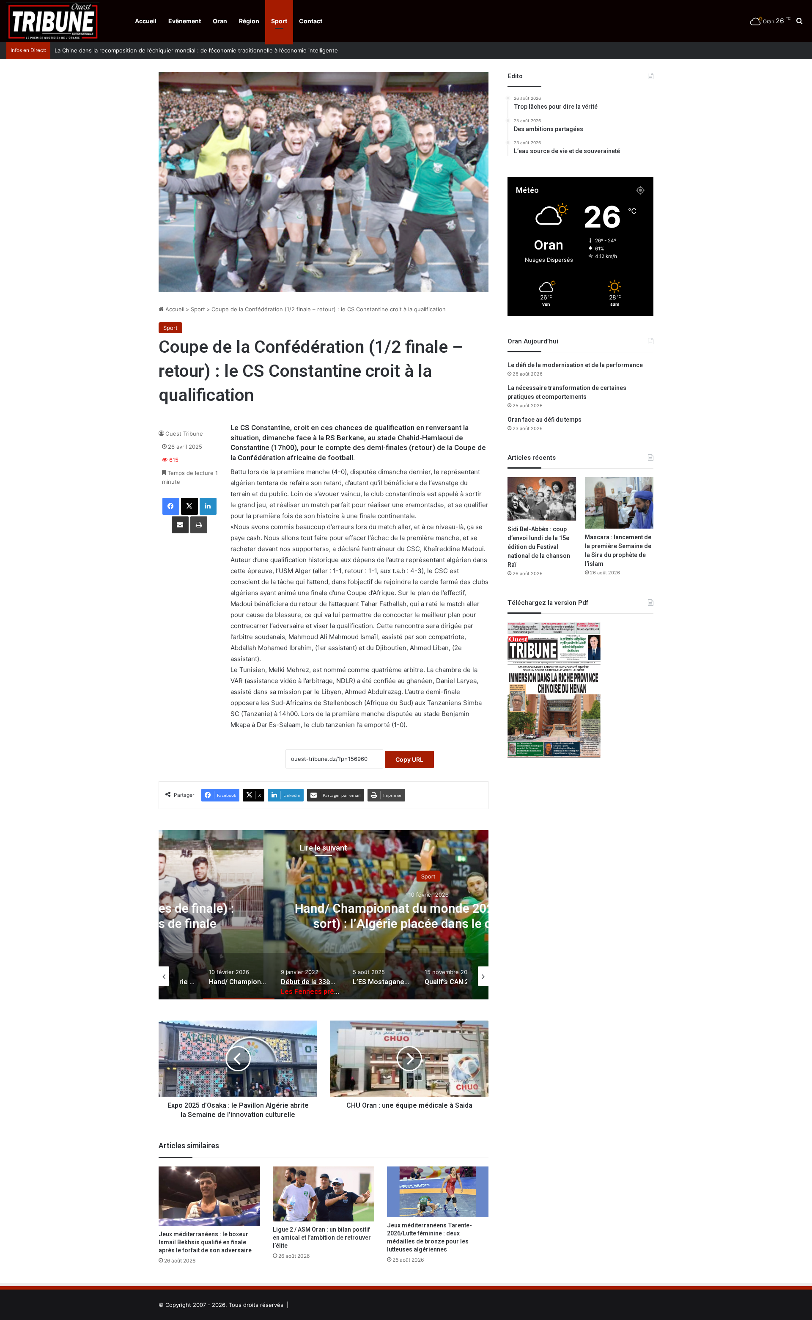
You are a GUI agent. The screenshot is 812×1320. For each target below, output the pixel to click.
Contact (310, 21)
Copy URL (409, 759)
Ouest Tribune (184, 433)
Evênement (184, 21)
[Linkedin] (208, 506)
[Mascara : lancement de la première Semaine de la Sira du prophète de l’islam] (619, 503)
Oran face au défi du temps (545, 419)
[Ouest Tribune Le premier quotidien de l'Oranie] (52, 21)
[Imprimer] (198, 524)
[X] (189, 506)
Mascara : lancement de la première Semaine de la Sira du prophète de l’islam (618, 550)
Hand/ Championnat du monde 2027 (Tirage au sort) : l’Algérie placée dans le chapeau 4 (323, 916)
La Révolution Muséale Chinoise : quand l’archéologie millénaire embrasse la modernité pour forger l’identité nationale (210, 50)
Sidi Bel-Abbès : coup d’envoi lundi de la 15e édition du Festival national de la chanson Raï (539, 547)
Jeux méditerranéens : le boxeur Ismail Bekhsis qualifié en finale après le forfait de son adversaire (205, 1242)
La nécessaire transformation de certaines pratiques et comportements (567, 392)
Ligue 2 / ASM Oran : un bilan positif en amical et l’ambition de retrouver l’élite (322, 1237)
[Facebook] (170, 506)
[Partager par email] (180, 524)
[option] (323, 914)
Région (249, 21)
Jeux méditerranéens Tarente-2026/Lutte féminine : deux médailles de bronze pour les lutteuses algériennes (429, 1237)
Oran (220, 21)
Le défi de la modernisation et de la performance (575, 365)
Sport (279, 21)
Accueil (145, 21)
